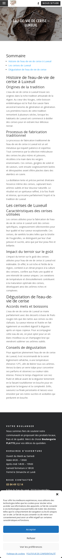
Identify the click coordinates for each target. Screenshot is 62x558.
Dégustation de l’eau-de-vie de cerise (27, 69)
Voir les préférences (31, 546)
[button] (57, 494)
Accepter (31, 529)
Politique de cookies (16, 553)
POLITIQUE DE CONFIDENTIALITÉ (41, 553)
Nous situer (51, 3)
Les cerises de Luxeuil (19, 65)
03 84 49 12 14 (14, 485)
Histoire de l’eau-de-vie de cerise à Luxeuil (29, 61)
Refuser (31, 538)
